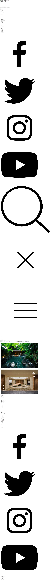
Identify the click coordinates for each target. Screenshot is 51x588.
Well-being (2, 32)
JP (0, 2)
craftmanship (3, 20)
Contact (2, 580)
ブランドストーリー (3, 400)
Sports (2, 425)
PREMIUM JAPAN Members (4, 183)
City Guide (2, 26)
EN (0, 3)
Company (2, 577)
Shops (2, 426)
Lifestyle (2, 29)
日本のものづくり (3, 401)
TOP (1, 336)
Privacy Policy (3, 579)
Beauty (2, 31)
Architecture (2, 417)
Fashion (2, 30)
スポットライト (3, 396)
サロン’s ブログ (3, 403)
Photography (3, 27)
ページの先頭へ (1, 339)
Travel (2, 21)
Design (2, 416)
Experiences (2, 19)
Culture (2, 34)
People (2, 28)
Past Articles (2, 406)
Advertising (2, 578)
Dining (2, 22)
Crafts (2, 25)
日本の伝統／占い (3, 395)
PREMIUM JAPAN (3, 576)
